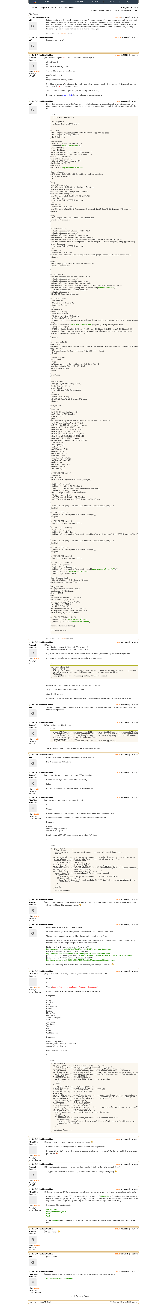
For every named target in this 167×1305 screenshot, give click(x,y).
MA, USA (32, 76)
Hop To (71, 1296)
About (63, 2)
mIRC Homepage (131, 1302)
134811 (135, 1254)
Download (79, 2)
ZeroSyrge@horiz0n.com (78, 571)
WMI (48, 1216)
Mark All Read (45, 1302)
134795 (135, 37)
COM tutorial (104, 1196)
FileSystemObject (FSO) (56, 1212)
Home (46, 2)
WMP (48, 1214)
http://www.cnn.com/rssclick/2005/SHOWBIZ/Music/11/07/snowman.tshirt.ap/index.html (81, 960)
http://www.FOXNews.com (72, 167)
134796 (135, 55)
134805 (135, 925)
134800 (135, 722)
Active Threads (105, 10)
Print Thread (33, 14)
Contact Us (114, 1302)
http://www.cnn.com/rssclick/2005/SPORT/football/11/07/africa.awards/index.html (78, 949)
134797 (135, 101)
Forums (34, 8)
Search (116, 10)
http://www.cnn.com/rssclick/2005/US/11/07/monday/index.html (106, 956)
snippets (55, 1220)
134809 (135, 1189)
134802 (135, 772)
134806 (135, 971)
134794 (135, 17)
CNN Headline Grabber (41, 17)
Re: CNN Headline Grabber (42, 37)
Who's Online (126, 10)
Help (127, 2)
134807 (135, 1139)
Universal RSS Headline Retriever (59, 1279)
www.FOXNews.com (70, 146)
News (112, 2)
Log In (135, 8)
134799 (135, 705)
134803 (135, 797)
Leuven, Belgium (35, 818)
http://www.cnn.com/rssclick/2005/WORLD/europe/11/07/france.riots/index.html (78, 954)
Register (95, 2)
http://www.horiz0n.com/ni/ (103, 569)
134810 (135, 1229)
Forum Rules (33, 1302)
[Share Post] (129, 17)
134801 (135, 755)
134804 (135, 900)
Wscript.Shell (51, 1209)
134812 (135, 1272)
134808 (135, 1164)
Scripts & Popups (47, 8)
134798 (135, 642)
